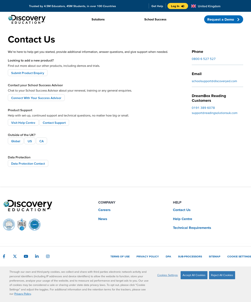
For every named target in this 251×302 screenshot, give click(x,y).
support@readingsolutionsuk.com (214, 113)
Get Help (157, 6)
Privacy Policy (22, 293)
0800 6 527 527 (204, 59)
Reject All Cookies (222, 275)
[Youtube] (26, 256)
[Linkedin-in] (37, 256)
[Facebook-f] (4, 256)
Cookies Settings (167, 275)
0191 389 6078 (203, 107)
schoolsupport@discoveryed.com (214, 81)
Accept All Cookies (194, 275)
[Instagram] (48, 256)
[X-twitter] (15, 256)
